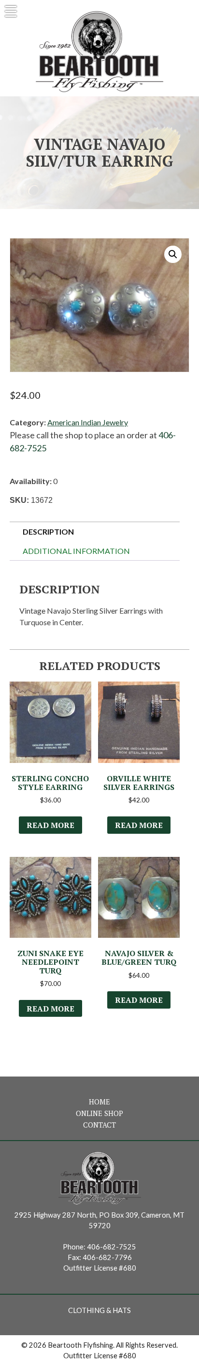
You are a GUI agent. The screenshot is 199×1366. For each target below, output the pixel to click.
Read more (50, 825)
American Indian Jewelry (87, 422)
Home (99, 1101)
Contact (99, 1125)
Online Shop (99, 1113)
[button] (173, 254)
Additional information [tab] (76, 550)
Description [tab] (48, 531)
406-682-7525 (111, 1247)
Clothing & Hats (99, 1310)
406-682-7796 (107, 1257)
